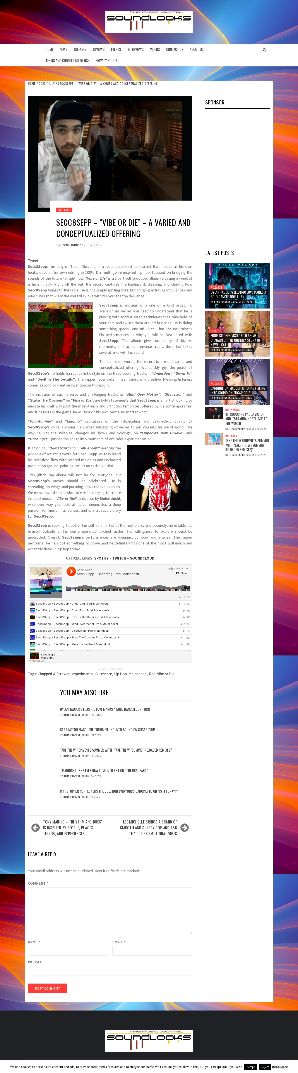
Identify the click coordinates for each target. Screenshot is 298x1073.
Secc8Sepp (103, 669)
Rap (152, 673)
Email (118, 941)
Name (34, 941)
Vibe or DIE (117, 669)
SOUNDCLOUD (142, 558)
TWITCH (119, 558)
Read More (280, 1067)
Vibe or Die (165, 673)
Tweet (33, 260)
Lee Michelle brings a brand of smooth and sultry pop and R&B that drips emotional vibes (148, 827)
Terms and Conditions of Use (67, 60)
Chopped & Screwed (54, 673)
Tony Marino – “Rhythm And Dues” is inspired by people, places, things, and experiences (73, 827)
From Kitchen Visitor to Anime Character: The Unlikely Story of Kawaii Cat (235, 340)
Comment (38, 883)
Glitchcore (103, 673)
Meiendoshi (137, 673)
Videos (155, 49)
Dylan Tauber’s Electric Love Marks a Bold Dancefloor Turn (105, 709)
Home (49, 49)
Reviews (98, 49)
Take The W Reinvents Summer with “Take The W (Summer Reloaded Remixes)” (116, 750)
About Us (197, 49)
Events (116, 49)
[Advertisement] (238, 177)
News (63, 49)
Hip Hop (120, 673)
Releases (80, 49)
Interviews (135, 49)
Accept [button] (251, 1067)
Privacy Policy (106, 60)
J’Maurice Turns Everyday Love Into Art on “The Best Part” (104, 770)
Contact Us (174, 49)
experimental (83, 673)
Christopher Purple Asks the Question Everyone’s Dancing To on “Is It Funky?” (119, 791)
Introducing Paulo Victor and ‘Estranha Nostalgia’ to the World (246, 419)
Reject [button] (265, 1067)
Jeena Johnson (72, 245)
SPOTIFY (101, 558)
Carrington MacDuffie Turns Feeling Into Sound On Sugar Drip (107, 729)
